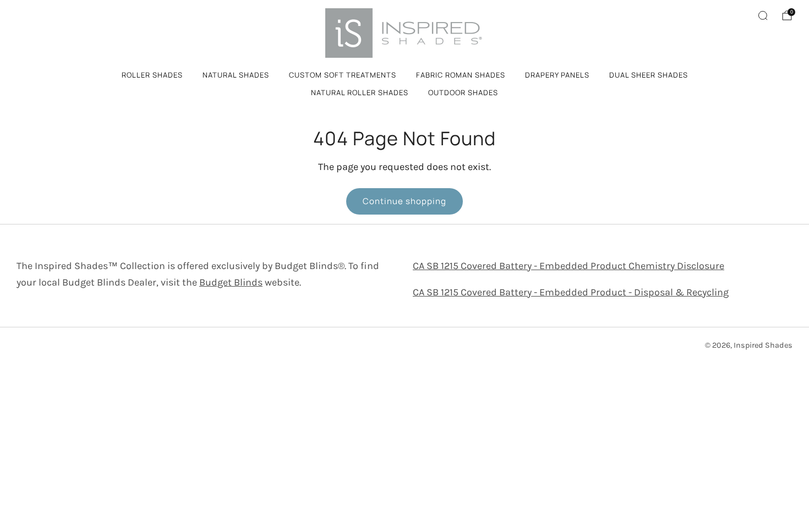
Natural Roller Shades (359, 92)
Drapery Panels (557, 75)
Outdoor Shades (463, 92)
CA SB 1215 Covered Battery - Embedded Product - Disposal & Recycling (571, 292)
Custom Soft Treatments (342, 75)
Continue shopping (404, 201)
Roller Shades (152, 75)
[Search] (762, 15)
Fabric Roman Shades (460, 75)
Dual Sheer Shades (648, 75)
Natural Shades (236, 75)
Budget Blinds (231, 282)
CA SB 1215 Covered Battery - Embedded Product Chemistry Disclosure (568, 266)
